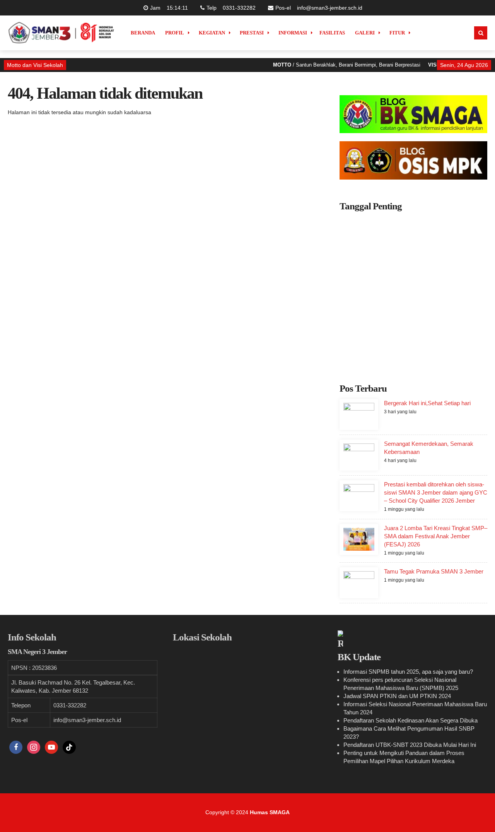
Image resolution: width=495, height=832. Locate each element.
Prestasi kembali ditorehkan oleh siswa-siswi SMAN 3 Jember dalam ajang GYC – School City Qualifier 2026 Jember (435, 492)
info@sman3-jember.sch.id (329, 8)
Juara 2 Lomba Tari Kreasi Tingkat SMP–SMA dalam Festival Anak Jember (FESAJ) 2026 (435, 536)
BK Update (359, 657)
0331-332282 (239, 8)
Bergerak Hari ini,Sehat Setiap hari (427, 403)
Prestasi (252, 33)
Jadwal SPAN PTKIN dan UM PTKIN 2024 (397, 696)
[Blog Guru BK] (413, 114)
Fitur (397, 33)
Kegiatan (212, 33)
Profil (174, 33)
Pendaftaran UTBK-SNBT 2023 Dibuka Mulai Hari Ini (409, 744)
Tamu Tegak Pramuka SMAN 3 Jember (433, 571)
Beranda (143, 33)
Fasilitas (332, 33)
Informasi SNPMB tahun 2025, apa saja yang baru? (408, 671)
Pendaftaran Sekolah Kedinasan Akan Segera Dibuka (410, 720)
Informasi (292, 33)
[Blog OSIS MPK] (413, 160)
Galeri (365, 33)
